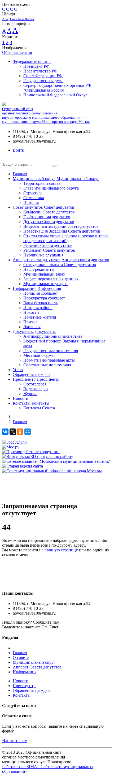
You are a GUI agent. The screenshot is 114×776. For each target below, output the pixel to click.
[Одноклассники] (20, 431)
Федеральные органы (32, 61)
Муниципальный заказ (44, 274)
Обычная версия (17, 52)
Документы (23, 331)
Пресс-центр (24, 379)
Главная (20, 174)
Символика (33, 197)
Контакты (21, 403)
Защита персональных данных (50, 279)
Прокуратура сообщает (44, 298)
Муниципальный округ (34, 178)
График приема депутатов (46, 217)
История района (37, 307)
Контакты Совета (39, 408)
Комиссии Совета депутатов (49, 212)
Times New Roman (22, 19)
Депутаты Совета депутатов (48, 221)
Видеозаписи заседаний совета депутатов (61, 226)
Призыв (30, 322)
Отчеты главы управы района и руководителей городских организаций (66, 238)
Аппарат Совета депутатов (37, 667)
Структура (32, 193)
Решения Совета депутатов (47, 245)
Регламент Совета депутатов (49, 250)
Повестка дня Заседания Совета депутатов (61, 231)
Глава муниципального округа (51, 188)
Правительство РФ (40, 71)
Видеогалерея (35, 389)
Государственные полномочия (50, 350)
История (31, 202)
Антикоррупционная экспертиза (52, 336)
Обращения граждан (31, 374)
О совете (21, 657)
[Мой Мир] (27, 431)
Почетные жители (39, 317)
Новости (31, 312)
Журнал (30, 393)
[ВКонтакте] (5, 431)
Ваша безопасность (40, 303)
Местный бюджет (39, 355)
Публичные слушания (43, 255)
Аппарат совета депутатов (36, 260)
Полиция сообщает (40, 293)
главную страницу (61, 550)
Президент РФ (36, 66)
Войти (18, 150)
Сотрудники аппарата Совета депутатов (59, 264)
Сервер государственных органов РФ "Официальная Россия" (57, 87)
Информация (24, 288)
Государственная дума (43, 80)
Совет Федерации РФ (43, 76)
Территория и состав (42, 183)
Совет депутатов (28, 207)
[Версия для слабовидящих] (6, 159)
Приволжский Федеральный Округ (55, 95)
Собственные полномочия (47, 365)
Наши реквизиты (38, 269)
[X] (13, 431)
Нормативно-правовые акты (49, 360)
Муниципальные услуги (45, 283)
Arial (5, 19)
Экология (32, 326)
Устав (18, 369)
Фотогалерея (34, 384)
